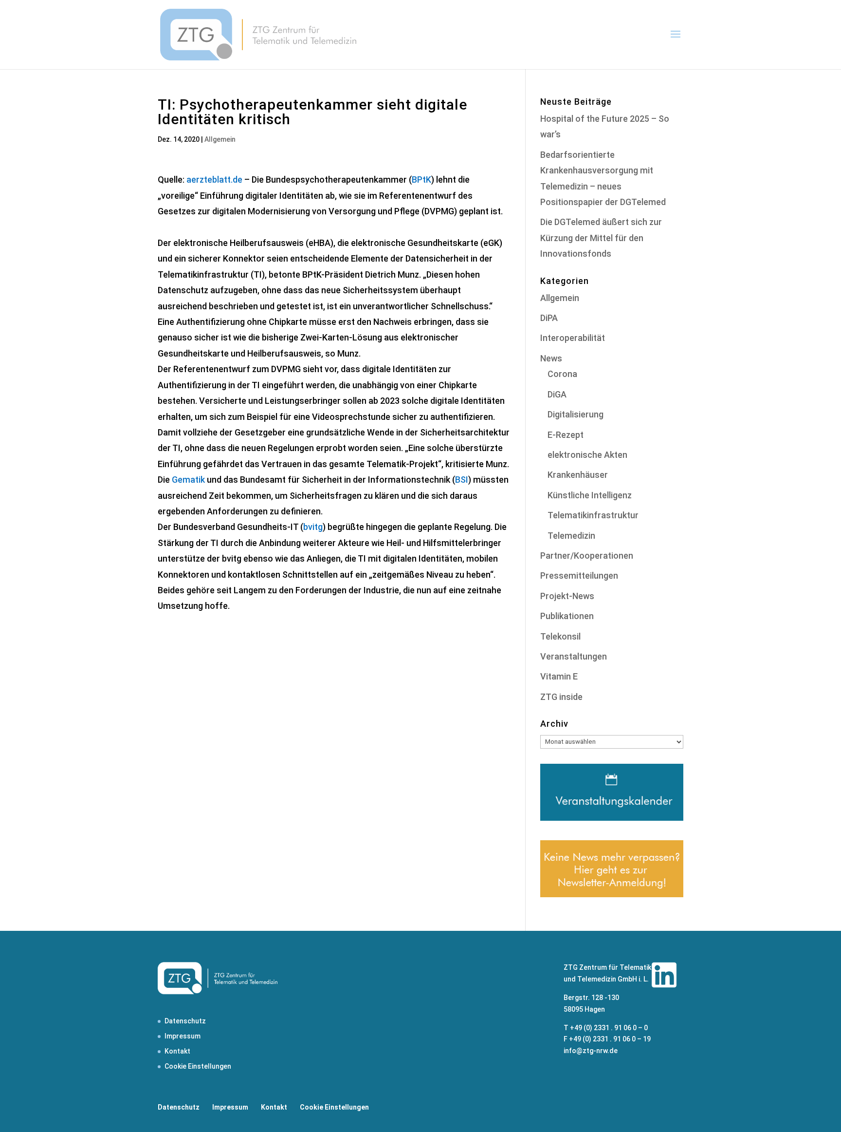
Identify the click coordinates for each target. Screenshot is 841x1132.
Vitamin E (559, 676)
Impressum (183, 1036)
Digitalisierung (575, 414)
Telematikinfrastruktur (593, 515)
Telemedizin (571, 535)
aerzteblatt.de (214, 179)
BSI (461, 479)
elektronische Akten (587, 455)
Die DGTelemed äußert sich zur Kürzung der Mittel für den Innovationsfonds (601, 238)
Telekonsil (560, 636)
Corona (562, 374)
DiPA (549, 318)
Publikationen (567, 616)
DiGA (557, 394)
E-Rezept (566, 435)
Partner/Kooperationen (586, 555)
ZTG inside (561, 697)
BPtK (421, 179)
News (551, 358)
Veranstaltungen (573, 656)
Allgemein (220, 139)
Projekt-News (567, 596)
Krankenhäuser (578, 475)
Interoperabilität (572, 338)
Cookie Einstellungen (198, 1066)
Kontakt (177, 1051)
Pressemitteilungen (579, 575)
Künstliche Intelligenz (590, 495)
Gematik (188, 479)
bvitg (313, 527)
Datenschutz (185, 1021)
